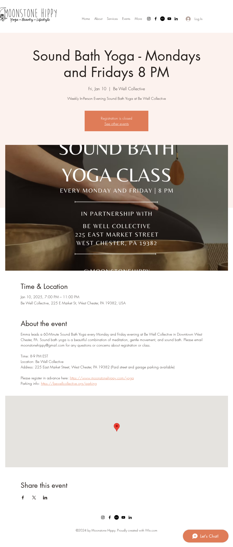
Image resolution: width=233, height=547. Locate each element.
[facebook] (155, 18)
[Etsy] (162, 18)
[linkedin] (176, 18)
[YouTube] (169, 18)
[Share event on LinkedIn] (45, 497)
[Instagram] (149, 18)
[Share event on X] (34, 497)
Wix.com (151, 530)
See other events (116, 123)
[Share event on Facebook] (23, 497)
